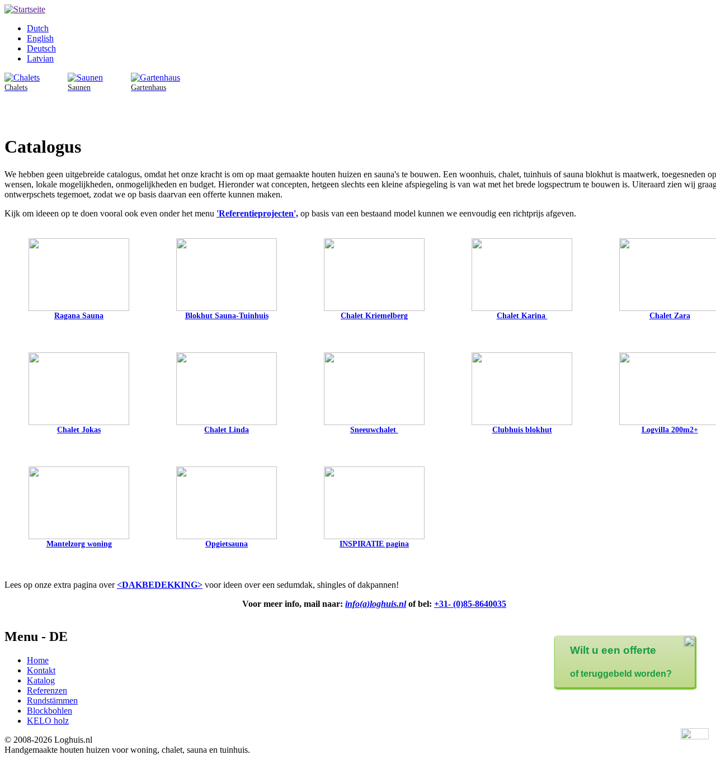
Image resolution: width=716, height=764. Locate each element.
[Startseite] (24, 9)
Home (38, 660)
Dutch (38, 28)
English (40, 38)
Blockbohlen (49, 710)
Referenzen (47, 690)
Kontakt (41, 670)
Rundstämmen (52, 700)
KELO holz (48, 720)
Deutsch (41, 48)
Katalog (41, 680)
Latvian (40, 58)
